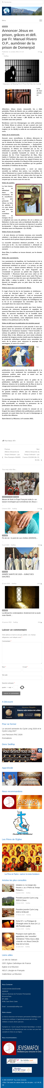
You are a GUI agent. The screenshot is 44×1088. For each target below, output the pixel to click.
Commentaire (6, 641)
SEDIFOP (5, 991)
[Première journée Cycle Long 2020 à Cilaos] (8, 898)
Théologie (4, 26)
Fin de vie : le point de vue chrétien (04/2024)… (20, 538)
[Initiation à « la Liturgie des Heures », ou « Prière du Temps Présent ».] (8, 885)
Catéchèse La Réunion (12, 974)
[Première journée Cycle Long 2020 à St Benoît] (8, 909)
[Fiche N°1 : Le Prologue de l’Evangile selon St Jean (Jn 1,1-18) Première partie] (8, 921)
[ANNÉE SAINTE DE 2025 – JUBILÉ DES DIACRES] (22, 548)
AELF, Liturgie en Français (13, 970)
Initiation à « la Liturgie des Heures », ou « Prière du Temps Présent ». (28, 887)
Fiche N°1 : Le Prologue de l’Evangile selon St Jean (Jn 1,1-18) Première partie (28, 923)
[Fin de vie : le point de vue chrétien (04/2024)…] (22, 512)
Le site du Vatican (9, 960)
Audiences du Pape (7, 496)
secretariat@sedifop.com (14, 1006)
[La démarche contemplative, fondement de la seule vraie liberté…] (22, 587)
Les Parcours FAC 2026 (12, 735)
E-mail (25, 667)
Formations (7, 738)
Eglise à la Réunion (10, 967)
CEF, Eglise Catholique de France (16, 963)
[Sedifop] (22, 11)
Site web (4, 675)
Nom (4, 667)
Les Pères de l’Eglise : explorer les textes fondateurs (22, 874)
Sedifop (6, 56)
